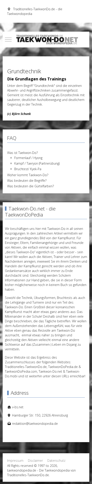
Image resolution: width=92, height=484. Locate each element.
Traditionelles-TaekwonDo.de (26, 367)
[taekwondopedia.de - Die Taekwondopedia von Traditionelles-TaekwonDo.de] (46, 39)
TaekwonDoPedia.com (21, 371)
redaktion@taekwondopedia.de (35, 423)
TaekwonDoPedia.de (63, 367)
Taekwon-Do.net (50, 371)
